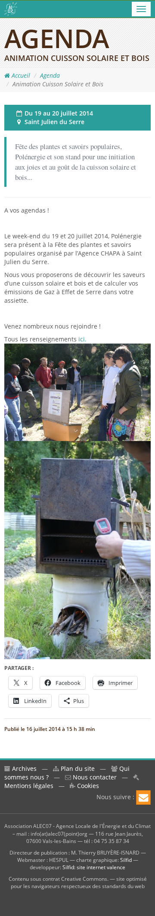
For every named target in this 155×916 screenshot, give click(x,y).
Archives (23, 768)
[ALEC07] (11, 9)
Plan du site (77, 768)
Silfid (126, 860)
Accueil (20, 75)
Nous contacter (94, 777)
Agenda (50, 75)
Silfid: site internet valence (93, 867)
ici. (82, 339)
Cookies (87, 786)
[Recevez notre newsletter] (143, 797)
